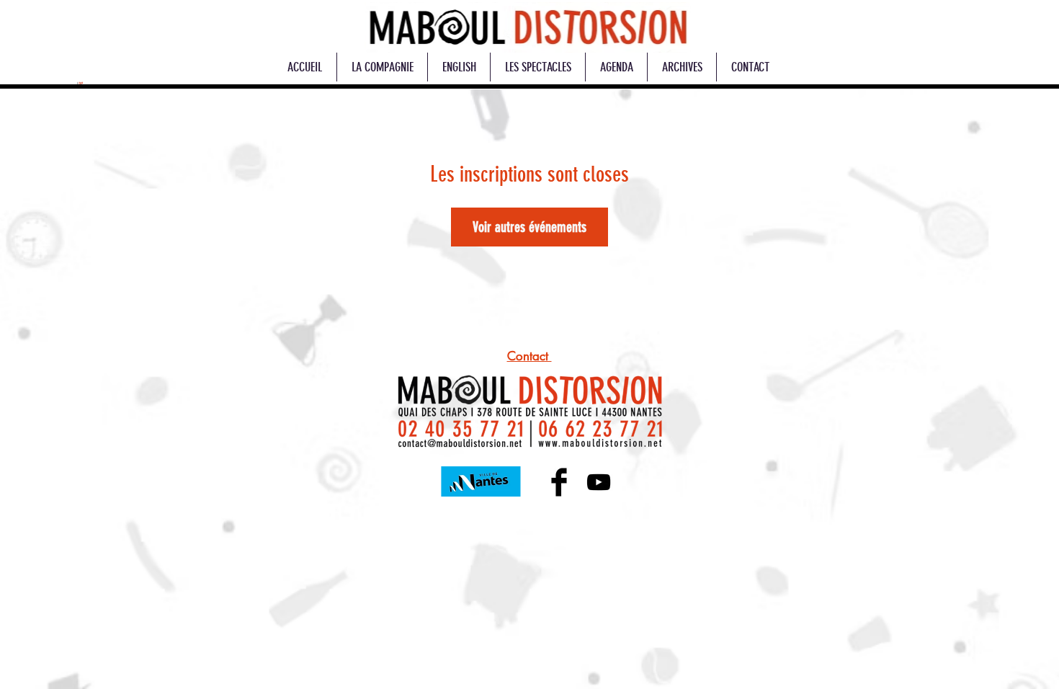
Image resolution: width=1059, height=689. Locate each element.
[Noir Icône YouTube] (598, 482)
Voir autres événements (529, 227)
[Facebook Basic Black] (559, 482)
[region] (528, 27)
